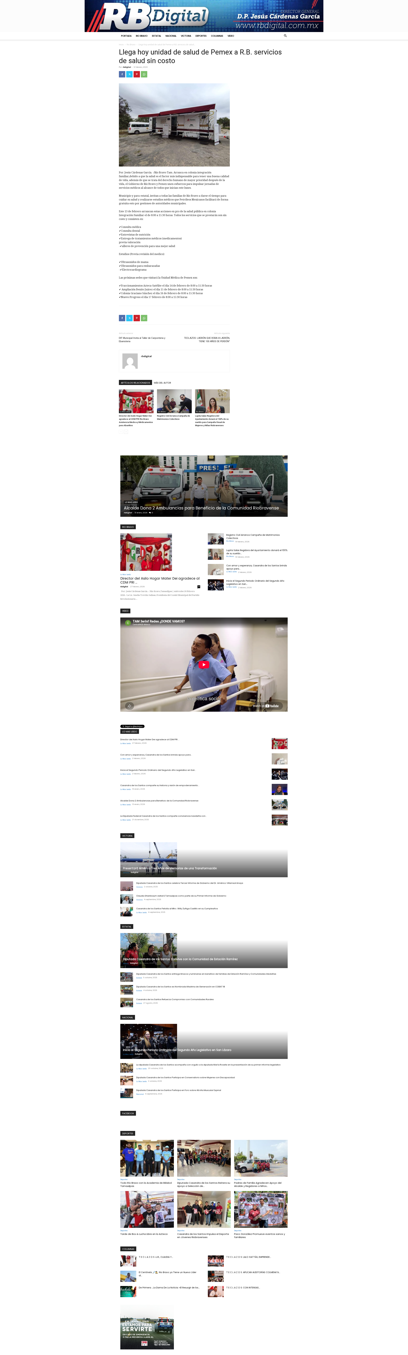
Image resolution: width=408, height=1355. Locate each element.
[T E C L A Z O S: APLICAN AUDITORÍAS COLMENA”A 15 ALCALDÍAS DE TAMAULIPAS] (216, 1276)
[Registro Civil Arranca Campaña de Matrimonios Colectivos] (174, 401)
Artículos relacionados (135, 382)
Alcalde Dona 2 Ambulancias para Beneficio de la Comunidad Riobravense (159, 800)
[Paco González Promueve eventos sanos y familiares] (261, 1209)
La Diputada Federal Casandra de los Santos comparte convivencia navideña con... (163, 815)
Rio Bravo (142, 35)
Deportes (201, 35)
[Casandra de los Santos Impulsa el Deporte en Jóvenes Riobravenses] (204, 1209)
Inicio (121, 44)
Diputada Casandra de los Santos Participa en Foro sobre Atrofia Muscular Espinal (178, 1090)
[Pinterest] (137, 74)
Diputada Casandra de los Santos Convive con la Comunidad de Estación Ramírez (180, 959)
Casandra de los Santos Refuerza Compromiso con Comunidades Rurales (175, 999)
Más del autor (162, 382)
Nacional (171, 35)
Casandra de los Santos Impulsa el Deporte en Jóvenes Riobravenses (203, 1235)
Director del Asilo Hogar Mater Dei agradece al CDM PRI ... (160, 580)
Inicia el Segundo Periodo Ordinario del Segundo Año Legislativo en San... (158, 770)
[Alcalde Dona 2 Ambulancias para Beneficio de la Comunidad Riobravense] (280, 804)
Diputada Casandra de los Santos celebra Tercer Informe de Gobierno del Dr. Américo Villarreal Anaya (189, 883)
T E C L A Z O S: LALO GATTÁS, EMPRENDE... (248, 1257)
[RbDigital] (204, 16)
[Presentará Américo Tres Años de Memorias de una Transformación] (204, 859)
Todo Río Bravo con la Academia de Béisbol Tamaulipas (146, 1184)
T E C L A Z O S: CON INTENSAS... (243, 1287)
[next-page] (126, 432)
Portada (126, 35)
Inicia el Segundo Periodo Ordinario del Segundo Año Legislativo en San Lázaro (177, 1050)
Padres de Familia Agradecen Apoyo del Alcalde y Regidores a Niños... (257, 1184)
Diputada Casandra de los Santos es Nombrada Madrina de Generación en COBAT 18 (180, 986)
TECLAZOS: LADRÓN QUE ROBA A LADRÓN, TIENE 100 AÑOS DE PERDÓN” (207, 340)
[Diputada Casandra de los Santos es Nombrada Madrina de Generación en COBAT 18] (126, 990)
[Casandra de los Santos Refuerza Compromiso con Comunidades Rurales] (126, 1002)
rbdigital (127, 67)
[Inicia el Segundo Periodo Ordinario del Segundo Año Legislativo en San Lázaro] (216, 584)
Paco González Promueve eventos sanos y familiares (259, 1235)
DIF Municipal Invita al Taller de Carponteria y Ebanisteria (142, 340)
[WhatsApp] (144, 74)
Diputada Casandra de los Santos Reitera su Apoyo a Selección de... (203, 1184)
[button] (285, 36)
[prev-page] (121, 432)
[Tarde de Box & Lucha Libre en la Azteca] (147, 1209)
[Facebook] (122, 74)
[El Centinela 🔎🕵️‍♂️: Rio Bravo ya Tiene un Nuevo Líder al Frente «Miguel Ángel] (128, 1276)
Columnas (217, 35)
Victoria (186, 35)
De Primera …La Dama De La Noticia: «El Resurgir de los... (169, 1287)
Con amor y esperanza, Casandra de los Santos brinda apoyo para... (156, 754)
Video (231, 35)
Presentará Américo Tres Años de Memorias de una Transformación (170, 868)
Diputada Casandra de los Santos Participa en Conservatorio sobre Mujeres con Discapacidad (185, 1077)
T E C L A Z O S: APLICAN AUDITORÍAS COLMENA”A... (253, 1272)
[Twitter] (129, 74)
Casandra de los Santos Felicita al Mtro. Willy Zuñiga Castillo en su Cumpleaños (177, 908)
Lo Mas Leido (125, 411)
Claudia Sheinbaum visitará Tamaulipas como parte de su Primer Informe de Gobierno (181, 895)
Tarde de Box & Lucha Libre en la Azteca (144, 1234)
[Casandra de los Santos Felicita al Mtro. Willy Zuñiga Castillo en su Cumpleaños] (126, 911)
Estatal (156, 35)
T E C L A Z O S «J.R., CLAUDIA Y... (156, 1257)
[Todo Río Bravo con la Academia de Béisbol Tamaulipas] (147, 1158)
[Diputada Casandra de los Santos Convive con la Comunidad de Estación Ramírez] (204, 950)
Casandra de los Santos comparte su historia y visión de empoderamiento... (159, 785)
